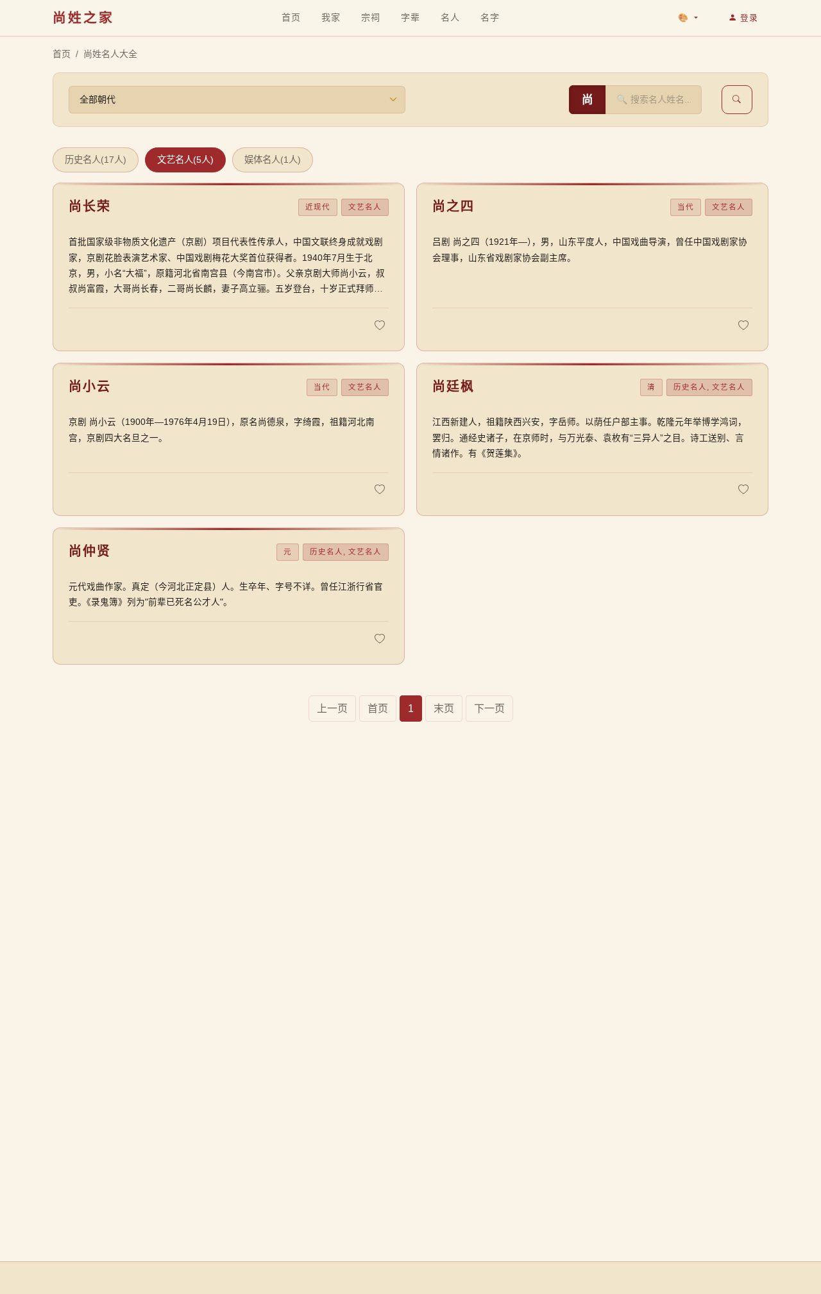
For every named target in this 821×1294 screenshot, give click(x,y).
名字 (490, 17)
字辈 (410, 17)
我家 (331, 17)
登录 (749, 17)
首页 (291, 17)
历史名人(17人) (95, 159)
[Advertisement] (410, 1171)
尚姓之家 (83, 17)
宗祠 (370, 17)
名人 (450, 17)
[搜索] (737, 99)
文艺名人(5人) (185, 159)
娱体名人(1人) (272, 159)
